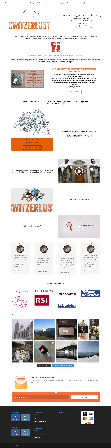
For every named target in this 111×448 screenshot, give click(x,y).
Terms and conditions (40, 434)
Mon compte (77, 3)
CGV (36, 418)
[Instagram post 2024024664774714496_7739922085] (22, 329)
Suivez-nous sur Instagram (63, 365)
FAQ (36, 414)
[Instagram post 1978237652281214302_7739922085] (66, 329)
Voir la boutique (74, 92)
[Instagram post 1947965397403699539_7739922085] (88, 351)
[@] (16, 315)
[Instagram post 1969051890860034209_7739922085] (22, 351)
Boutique (32, 3)
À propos (69, 3)
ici (91, 136)
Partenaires (53, 3)
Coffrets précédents (42, 3)
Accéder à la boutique (32, 147)
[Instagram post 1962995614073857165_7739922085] (44, 351)
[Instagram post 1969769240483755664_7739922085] (88, 329)
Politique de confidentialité (41, 421)
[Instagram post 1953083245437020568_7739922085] (66, 351)
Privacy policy (38, 437)
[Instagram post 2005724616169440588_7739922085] (44, 329)
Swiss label (78, 56)
